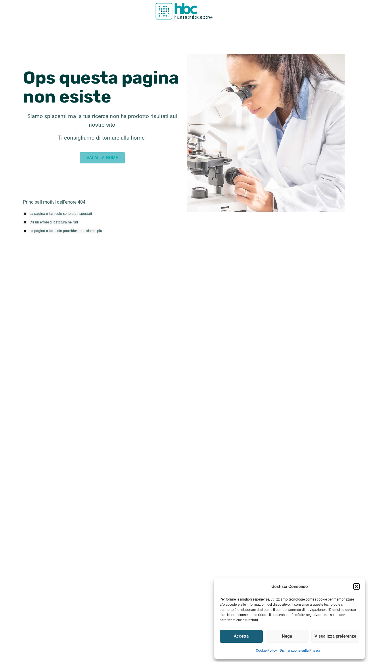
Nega (287, 636)
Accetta (241, 636)
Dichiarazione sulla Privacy (300, 651)
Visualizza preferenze (335, 636)
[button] (356, 586)
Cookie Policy (266, 651)
